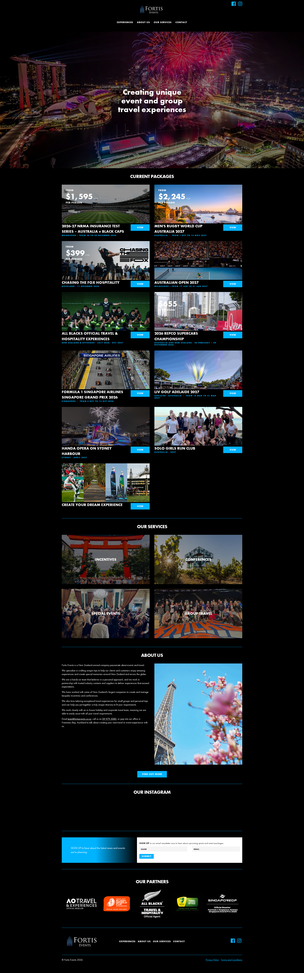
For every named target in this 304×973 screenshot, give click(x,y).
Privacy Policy (212, 959)
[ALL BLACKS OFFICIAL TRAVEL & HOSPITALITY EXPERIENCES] (106, 316)
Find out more (152, 774)
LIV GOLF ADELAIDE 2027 (176, 392)
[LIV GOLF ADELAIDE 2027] (198, 379)
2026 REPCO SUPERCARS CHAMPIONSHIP (176, 336)
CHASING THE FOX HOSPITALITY (90, 282)
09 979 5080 (109, 718)
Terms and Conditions (231, 959)
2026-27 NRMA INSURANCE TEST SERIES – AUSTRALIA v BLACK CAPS (93, 229)
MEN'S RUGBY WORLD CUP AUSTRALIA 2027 (178, 229)
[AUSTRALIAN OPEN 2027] (198, 264)
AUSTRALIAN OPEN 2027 (176, 282)
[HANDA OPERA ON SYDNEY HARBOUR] (106, 427)
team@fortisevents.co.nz (79, 718)
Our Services (163, 22)
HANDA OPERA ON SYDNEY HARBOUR (87, 451)
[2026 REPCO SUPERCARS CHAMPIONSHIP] (198, 321)
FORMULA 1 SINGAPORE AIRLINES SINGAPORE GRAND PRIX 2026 (92, 394)
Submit (146, 856)
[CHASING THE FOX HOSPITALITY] (106, 266)
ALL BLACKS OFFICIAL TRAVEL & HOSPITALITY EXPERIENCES (90, 336)
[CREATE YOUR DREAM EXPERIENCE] (106, 484)
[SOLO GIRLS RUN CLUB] (198, 428)
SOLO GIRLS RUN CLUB (174, 448)
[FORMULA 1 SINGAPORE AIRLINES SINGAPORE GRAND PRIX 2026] (106, 379)
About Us (143, 22)
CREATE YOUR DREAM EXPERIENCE (92, 504)
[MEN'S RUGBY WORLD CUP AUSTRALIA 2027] (198, 214)
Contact (181, 22)
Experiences (125, 22)
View (140, 227)
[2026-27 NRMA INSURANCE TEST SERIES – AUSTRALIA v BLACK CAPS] (106, 209)
